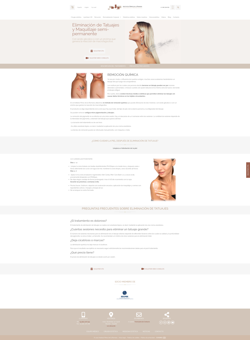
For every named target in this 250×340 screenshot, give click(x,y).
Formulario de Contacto (142, 322)
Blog (169, 17)
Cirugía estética (76, 17)
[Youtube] (172, 322)
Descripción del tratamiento (113, 66)
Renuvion (97, 17)
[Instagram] (165, 322)
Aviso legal (122, 337)
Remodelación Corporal (111, 17)
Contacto (176, 17)
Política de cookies (133, 337)
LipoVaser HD (87, 17)
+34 (164, 7)
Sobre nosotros (142, 17)
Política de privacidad (148, 337)
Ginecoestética (154, 17)
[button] (178, 7)
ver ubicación (111, 326)
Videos (163, 17)
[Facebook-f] (161, 322)
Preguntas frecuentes (139, 66)
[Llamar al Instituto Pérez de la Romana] (172, 7)
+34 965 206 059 (84, 322)
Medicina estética (129, 17)
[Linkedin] (169, 322)
